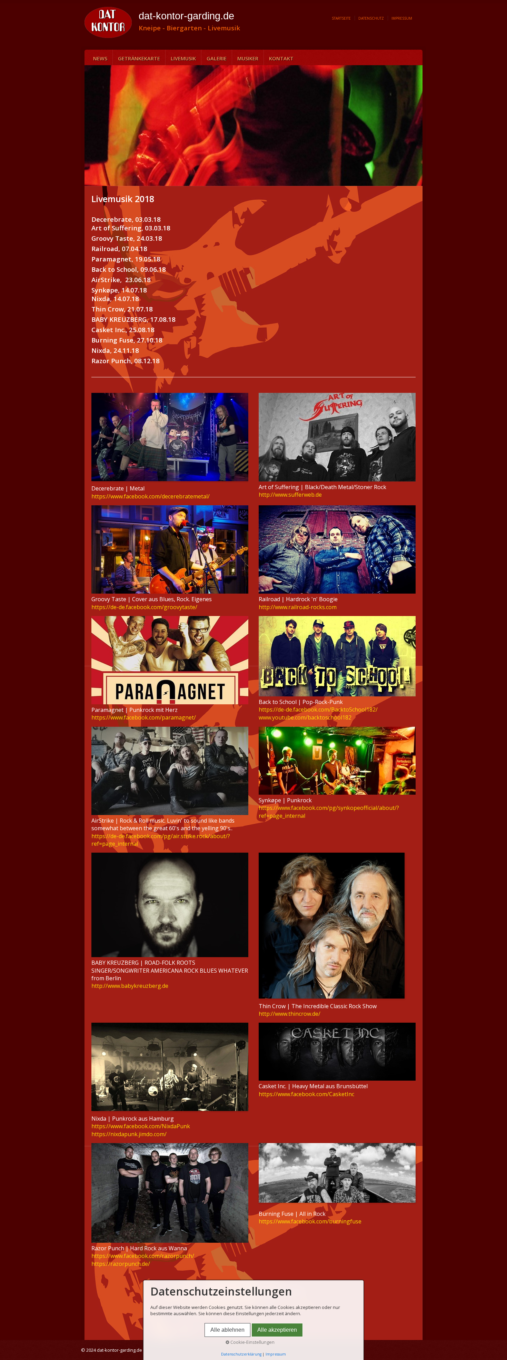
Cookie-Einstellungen (252, 1342)
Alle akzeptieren (277, 1330)
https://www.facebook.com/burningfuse (310, 1221)
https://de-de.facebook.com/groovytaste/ (144, 607)
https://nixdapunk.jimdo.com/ (129, 1134)
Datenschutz (371, 18)
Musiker (247, 58)
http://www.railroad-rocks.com (298, 607)
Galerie (217, 58)
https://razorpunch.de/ (120, 1264)
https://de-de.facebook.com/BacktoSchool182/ (318, 709)
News (100, 58)
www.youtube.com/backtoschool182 (305, 717)
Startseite (341, 18)
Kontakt (281, 58)
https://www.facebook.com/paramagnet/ (143, 717)
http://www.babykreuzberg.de (129, 986)
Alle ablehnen (227, 1330)
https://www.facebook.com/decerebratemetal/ (150, 496)
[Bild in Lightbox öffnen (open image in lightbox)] (337, 437)
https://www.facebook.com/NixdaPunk (140, 1126)
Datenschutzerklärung (241, 1354)
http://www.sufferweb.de (290, 494)
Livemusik (183, 58)
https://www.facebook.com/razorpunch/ (142, 1256)
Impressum (401, 18)
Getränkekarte (139, 58)
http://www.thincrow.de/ (289, 1013)
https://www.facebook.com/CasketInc (306, 1094)
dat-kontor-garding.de (186, 15)
